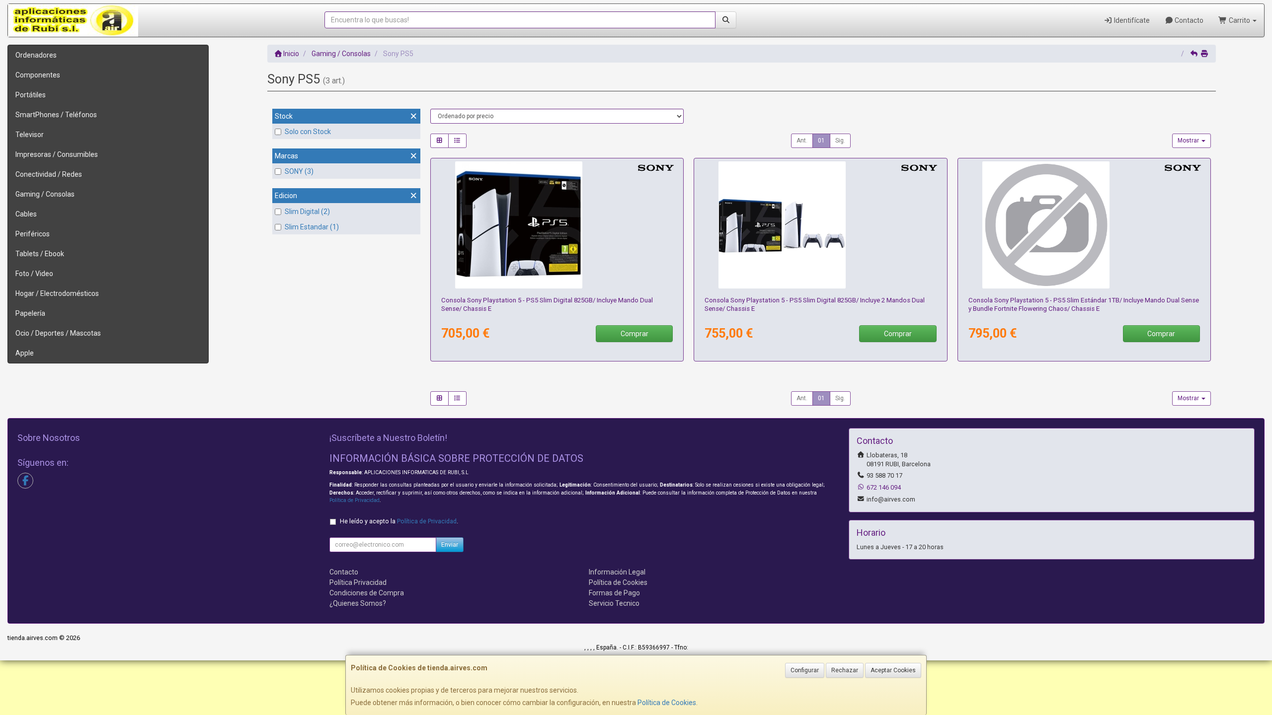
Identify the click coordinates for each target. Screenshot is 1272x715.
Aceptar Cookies (893, 670)
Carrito (1239, 20)
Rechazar (844, 670)
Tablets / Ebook (39, 254)
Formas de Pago (614, 593)
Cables (26, 214)
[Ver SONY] (1084, 224)
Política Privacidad (358, 582)
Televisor (29, 135)
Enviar (449, 544)
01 (821, 140)
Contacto (1188, 20)
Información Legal (617, 572)
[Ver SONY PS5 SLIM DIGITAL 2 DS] (820, 224)
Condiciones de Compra (366, 593)
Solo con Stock (308, 132)
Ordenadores (36, 55)
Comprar (634, 334)
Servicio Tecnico (614, 603)
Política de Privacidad (354, 500)
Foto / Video (34, 274)
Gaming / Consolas (45, 194)
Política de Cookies (666, 703)
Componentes (37, 75)
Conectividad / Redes (48, 174)
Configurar (805, 670)
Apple (24, 353)
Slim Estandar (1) (312, 227)
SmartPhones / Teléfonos (56, 115)
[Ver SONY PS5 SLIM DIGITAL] (557, 224)
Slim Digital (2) (307, 211)
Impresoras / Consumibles (56, 154)
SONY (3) (299, 171)
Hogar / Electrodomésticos (57, 293)
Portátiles (30, 95)
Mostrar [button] (1189, 140)
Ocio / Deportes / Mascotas (58, 333)
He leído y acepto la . (399, 521)
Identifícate (1131, 20)
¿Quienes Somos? (357, 603)
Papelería (30, 313)
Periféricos (32, 234)
